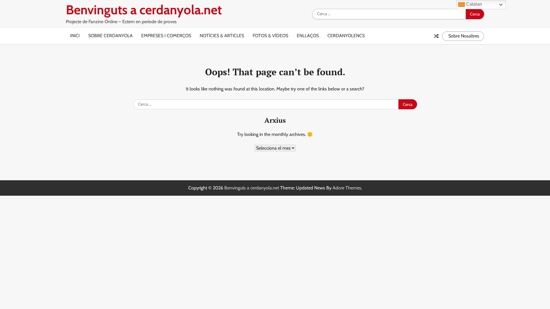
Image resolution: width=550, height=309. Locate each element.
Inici (75, 35)
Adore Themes (347, 188)
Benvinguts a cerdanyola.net (144, 9)
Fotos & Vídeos (270, 35)
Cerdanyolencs (346, 35)
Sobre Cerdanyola (110, 35)
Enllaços (308, 35)
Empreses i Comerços (166, 35)
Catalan (473, 4)
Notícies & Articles (222, 35)
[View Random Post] (436, 36)
